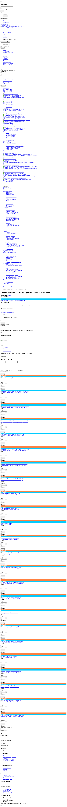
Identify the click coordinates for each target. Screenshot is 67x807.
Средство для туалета (19, 167)
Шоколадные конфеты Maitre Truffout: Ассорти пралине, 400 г (14, 392)
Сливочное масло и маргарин (24, 126)
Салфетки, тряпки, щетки (21, 174)
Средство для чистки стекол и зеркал (29, 166)
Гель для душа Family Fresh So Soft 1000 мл (10, 598)
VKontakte (5, 34)
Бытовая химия (6, 51)
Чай (4, 65)
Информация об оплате (8, 760)
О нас (4, 755)
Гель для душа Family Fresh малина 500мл (10, 627)
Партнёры (5, 777)
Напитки (6, 183)
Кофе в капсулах (15, 96)
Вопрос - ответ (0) (7, 351)
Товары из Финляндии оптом (9, 757)
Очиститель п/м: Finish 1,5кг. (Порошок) (9, 539)
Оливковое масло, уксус (20, 128)
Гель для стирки (15, 165)
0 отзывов (3, 297)
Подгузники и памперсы (11, 143)
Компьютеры (6, 53)
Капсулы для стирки (18, 173)
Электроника (6, 66)
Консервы (11, 123)
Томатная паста (14, 130)
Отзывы (6, 82)
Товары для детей (7, 62)
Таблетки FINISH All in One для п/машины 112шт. (12, 716)
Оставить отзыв (4, 371)
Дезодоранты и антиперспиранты (28, 155)
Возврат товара (6, 769)
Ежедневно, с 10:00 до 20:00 (7, 27)
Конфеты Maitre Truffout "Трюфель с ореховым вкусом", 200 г (14, 422)
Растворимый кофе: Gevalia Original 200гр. (10, 509)
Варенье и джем (10, 136)
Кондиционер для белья (20, 178)
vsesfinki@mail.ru (7, 32)
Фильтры (11, 101)
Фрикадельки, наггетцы (20, 117)
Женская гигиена (17, 157)
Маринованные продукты (23, 120)
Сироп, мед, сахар (10, 140)
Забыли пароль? (10, 9)
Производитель (7, 81)
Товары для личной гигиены (9, 64)
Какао (8, 98)
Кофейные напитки (18, 97)
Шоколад (8, 133)
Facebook (5, 37)
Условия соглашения (7, 762)
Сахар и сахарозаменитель (22, 112)
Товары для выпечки (7, 60)
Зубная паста (13, 159)
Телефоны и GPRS (7, 59)
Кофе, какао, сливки (7, 54)
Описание (5, 347)
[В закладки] (1, 385)
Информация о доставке (8, 759)
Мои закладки (6, 791)
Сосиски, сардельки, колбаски (24, 118)
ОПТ (4, 83)
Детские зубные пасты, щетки (12, 148)
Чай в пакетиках (9, 104)
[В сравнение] (1, 401)
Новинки (6, 78)
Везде (4, 50)
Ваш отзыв (3, 367)
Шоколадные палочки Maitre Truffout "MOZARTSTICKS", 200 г (15, 450)
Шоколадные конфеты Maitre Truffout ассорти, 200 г (12, 435)
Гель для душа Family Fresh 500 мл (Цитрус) (10, 672)
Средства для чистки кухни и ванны (29, 168)
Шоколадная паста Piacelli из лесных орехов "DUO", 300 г (13, 465)
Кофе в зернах (14, 92)
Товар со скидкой (8, 79)
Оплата (5, 14)
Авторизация (6, 22)
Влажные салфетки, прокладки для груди (15, 146)
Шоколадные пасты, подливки (12, 139)
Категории (6, 186)
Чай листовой (9, 107)
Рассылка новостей (7, 792)
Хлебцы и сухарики (17, 114)
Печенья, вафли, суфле (11, 134)
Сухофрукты (13, 115)
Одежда (5, 56)
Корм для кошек (9, 182)
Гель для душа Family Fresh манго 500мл (9, 613)
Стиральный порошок (19, 172)
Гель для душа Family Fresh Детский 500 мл (10, 701)
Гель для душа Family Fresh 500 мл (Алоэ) (10, 687)
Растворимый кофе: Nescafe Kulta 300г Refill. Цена (12, 480)
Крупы (9, 122)
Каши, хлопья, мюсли (19, 109)
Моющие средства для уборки (24, 179)
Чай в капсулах (10, 105)
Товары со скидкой (7, 779)
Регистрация (3, 9)
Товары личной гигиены (9, 153)
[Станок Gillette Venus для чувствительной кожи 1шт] (13, 300)
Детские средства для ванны (12, 144)
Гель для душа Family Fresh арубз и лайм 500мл (11, 642)
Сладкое (5, 58)
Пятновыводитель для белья (23, 175)
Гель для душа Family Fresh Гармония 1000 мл (11, 568)
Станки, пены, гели (18, 156)
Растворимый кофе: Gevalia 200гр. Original (10, 494)
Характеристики (7, 348)
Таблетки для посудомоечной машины (30, 170)
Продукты (5, 57)
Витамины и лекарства (8, 52)
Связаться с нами (7, 768)
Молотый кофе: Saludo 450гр (7, 378)
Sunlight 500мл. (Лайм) (6, 524)
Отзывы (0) (5, 349)
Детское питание (9, 149)
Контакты (5, 758)
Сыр (7, 127)
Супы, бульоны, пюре (19, 116)
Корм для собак (9, 181)
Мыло (8, 161)
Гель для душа (14, 160)
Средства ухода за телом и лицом (26, 162)
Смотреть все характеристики (7, 312)
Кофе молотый (14, 94)
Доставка (5, 16)
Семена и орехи (16, 110)
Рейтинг (2, 370)
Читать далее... (36, 305)
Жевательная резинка (10, 137)
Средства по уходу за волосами (25, 154)
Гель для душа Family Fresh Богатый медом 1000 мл (12, 583)
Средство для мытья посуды (23, 169)
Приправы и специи (18, 111)
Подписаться (3, 730)
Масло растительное (18, 129)
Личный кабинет (7, 789)
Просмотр (3, 374)
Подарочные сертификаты (9, 776)
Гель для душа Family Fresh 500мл (8, 657)
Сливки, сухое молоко (19, 99)
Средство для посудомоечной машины (30, 176)
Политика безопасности (8, 761)
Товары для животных (8, 63)
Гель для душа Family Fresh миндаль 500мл (10, 554)
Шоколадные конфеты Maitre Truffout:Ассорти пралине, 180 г (14, 407)
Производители (6, 775)
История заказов (6, 790)
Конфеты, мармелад (10, 135)
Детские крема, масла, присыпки (13, 147)
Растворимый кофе (17, 95)
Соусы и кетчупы (16, 124)
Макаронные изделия (19, 121)
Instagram (5, 35)
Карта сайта (5, 770)
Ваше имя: (3, 362)
